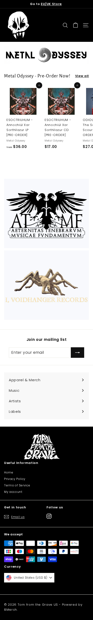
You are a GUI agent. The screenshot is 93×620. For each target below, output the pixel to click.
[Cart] (75, 25)
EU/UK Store (51, 4)
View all (82, 76)
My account (13, 492)
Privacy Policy (15, 479)
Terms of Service (17, 485)
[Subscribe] (77, 352)
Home (8, 472)
